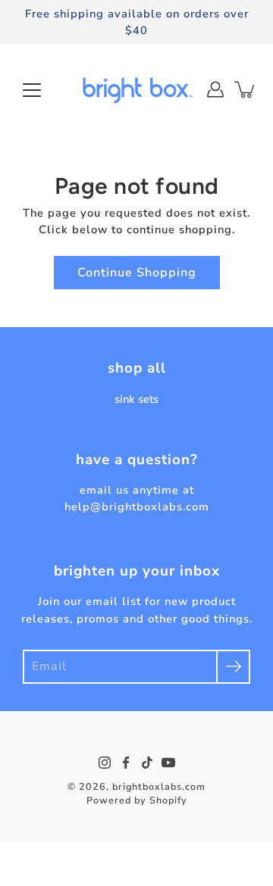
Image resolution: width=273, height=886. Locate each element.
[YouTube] (168, 763)
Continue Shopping (136, 272)
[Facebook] (126, 763)
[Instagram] (104, 763)
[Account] (215, 89)
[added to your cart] (246, 89)
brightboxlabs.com (159, 786)
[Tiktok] (147, 763)
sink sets (136, 399)
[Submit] (233, 667)
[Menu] (32, 90)
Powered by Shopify (136, 800)
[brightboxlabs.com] (136, 89)
